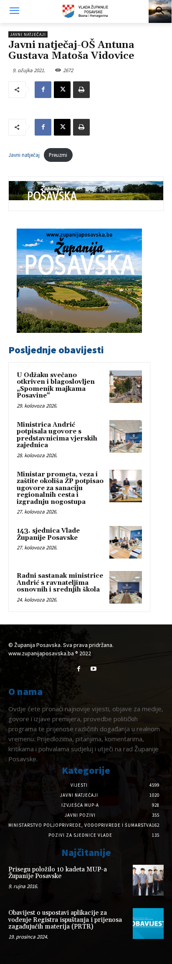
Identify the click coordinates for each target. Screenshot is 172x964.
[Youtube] (93, 669)
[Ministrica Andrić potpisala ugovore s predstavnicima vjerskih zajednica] (125, 436)
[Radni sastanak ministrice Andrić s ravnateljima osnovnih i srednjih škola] (125, 587)
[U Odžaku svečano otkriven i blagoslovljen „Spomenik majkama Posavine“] (125, 386)
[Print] (81, 89)
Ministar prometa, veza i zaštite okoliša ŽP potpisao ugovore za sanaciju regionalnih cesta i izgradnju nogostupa (60, 488)
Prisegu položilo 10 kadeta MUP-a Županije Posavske (57, 873)
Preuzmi (58, 154)
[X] (62, 89)
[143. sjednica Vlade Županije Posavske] (125, 542)
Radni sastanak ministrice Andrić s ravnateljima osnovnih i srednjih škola (60, 583)
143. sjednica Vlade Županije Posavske (48, 534)
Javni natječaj (24, 154)
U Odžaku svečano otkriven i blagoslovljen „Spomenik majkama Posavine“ (56, 385)
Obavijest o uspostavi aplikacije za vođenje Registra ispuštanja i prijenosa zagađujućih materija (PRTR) (65, 920)
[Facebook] (43, 89)
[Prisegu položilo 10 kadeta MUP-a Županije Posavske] (148, 880)
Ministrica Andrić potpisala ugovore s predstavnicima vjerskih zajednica (57, 435)
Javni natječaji (28, 34)
